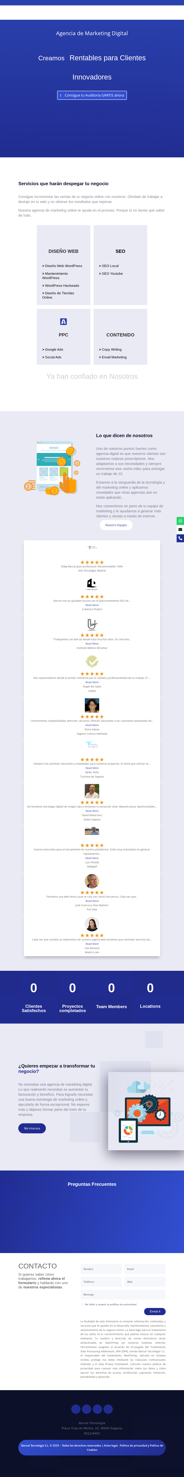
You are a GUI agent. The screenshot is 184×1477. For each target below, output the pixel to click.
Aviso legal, (111, 1445)
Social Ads (51, 357)
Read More (92, 605)
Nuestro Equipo (116, 525)
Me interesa (32, 1128)
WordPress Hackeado (60, 285)
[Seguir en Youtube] (108, 1409)
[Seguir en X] (86, 1409)
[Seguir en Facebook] (75, 1409)
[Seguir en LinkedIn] (97, 1409)
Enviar (154, 1311)
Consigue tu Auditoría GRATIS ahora (94, 95)
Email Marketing (113, 357)
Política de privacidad (133, 1445)
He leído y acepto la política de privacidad (111, 1304)
